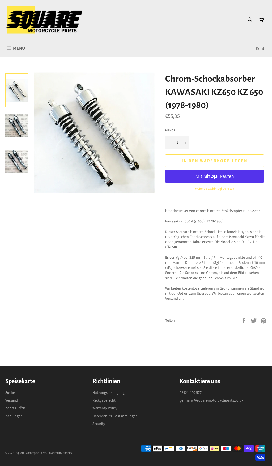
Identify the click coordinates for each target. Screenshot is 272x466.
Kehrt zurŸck (15, 408)
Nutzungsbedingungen (110, 392)
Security (98, 423)
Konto (261, 48)
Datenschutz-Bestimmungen (115, 416)
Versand (11, 400)
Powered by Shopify (60, 453)
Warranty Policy (104, 408)
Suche (10, 392)
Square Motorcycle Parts (31, 453)
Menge (170, 130)
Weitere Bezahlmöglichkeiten (214, 189)
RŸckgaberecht (104, 400)
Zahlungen (14, 416)
